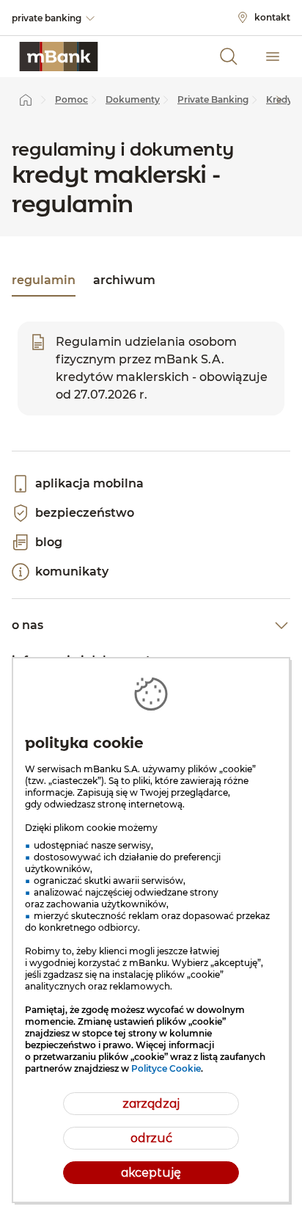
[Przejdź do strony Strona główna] (25, 100)
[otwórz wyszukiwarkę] (228, 56)
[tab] (44, 282)
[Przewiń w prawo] (278, 100)
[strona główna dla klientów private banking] (59, 56)
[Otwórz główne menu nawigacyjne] (272, 56)
